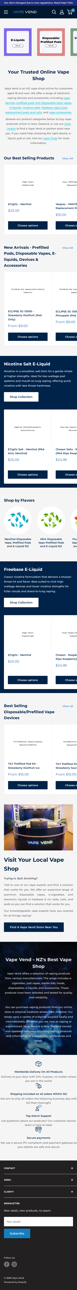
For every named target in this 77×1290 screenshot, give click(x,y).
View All (67, 158)
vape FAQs (50, 138)
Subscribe (17, 1233)
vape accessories (60, 112)
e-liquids (15, 107)
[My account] (62, 12)
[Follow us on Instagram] (14, 1264)
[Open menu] (6, 12)
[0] (69, 12)
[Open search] (54, 12)
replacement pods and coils (23, 112)
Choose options (28, 225)
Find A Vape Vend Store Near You (34, 927)
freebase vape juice (54, 107)
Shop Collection (21, 397)
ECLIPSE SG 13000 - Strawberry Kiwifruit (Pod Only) (25, 315)
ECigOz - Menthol (19, 204)
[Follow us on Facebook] (6, 1264)
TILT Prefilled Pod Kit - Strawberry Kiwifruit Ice (23, 765)
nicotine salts (31, 107)
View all (68, 706)
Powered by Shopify (15, 1282)
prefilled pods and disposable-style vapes (43, 102)
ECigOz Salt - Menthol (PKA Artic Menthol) (26, 451)
